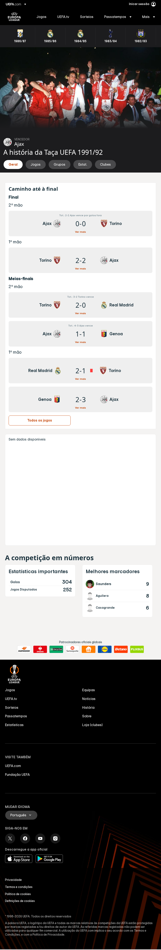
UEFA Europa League (14, 17)
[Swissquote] (72, 649)
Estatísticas (14, 725)
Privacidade (13, 879)
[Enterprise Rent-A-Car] (56, 649)
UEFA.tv (11, 699)
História (88, 707)
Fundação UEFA (17, 774)
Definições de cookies (20, 901)
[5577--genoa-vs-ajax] (80, 399)
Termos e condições (18, 887)
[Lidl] (105, 649)
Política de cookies (18, 894)
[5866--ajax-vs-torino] (80, 223)
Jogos (10, 690)
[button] (117, 17)
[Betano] (121, 649)
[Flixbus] (137, 649)
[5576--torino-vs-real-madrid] (80, 305)
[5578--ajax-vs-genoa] (80, 334)
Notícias (89, 699)
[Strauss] (40, 649)
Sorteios (11, 707)
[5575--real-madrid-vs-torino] (80, 370)
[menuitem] (41, 17)
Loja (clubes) (92, 725)
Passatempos (16, 716)
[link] (41, 17)
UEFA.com (13, 766)
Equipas (88, 690)
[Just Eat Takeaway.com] (88, 649)
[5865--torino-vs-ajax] (80, 260)
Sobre (86, 716)
